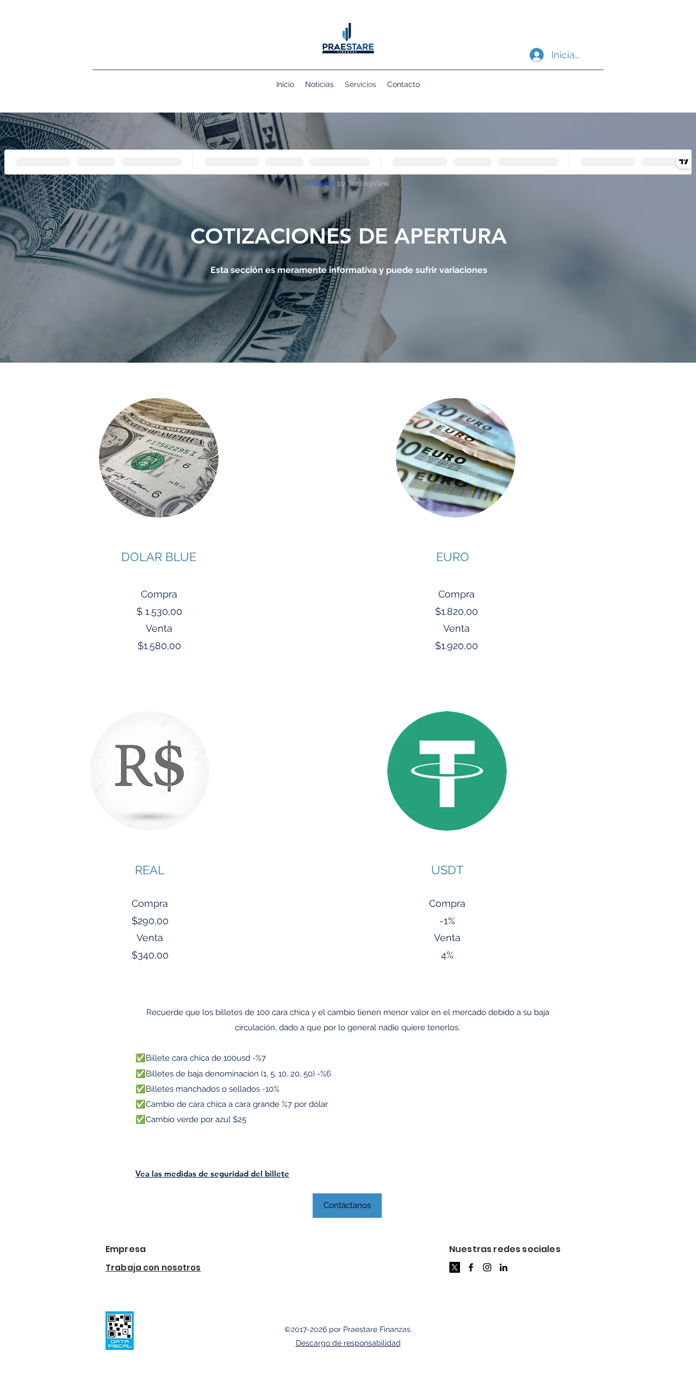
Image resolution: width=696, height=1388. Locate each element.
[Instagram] (487, 1267)
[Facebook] (470, 1267)
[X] (454, 1267)
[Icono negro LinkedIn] (503, 1267)
